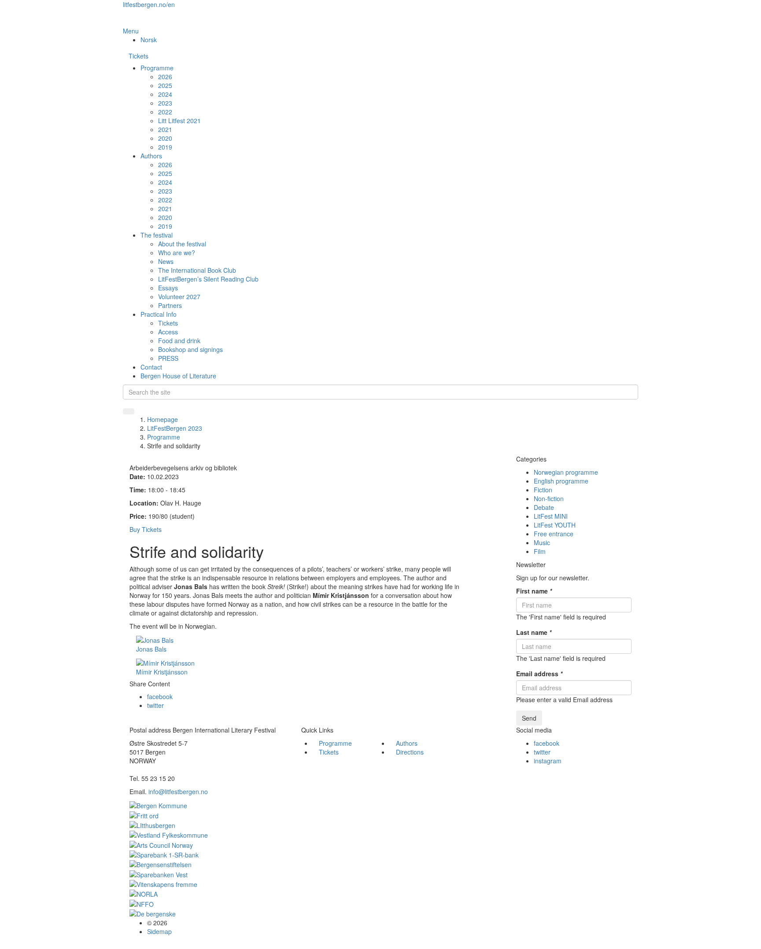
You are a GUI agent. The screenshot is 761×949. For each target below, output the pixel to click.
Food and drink (179, 340)
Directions (410, 751)
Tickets (138, 55)
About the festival (182, 243)
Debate (544, 507)
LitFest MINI (551, 516)
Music (542, 542)
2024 (165, 94)
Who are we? (176, 252)
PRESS (168, 358)
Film (540, 551)
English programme (561, 480)
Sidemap (159, 931)
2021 (165, 129)
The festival (156, 235)
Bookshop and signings (190, 349)
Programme (157, 67)
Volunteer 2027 (179, 296)
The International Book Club (197, 270)
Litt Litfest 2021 (179, 120)
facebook (160, 696)
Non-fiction (549, 498)
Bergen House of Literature (178, 375)
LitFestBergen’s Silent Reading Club (208, 279)
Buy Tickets (145, 529)
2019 (165, 147)
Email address (539, 673)
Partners (170, 305)
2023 (165, 103)
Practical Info (158, 314)
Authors (151, 155)
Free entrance (553, 533)
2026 (165, 76)
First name (534, 590)
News (166, 261)
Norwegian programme (566, 472)
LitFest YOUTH (555, 524)
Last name (533, 632)
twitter (155, 705)
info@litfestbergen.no (178, 791)
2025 (165, 85)
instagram (548, 760)
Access (168, 331)
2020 (165, 138)
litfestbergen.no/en (149, 4)
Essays (168, 287)
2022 (165, 111)
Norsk (148, 39)
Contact (151, 367)
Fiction (543, 489)
